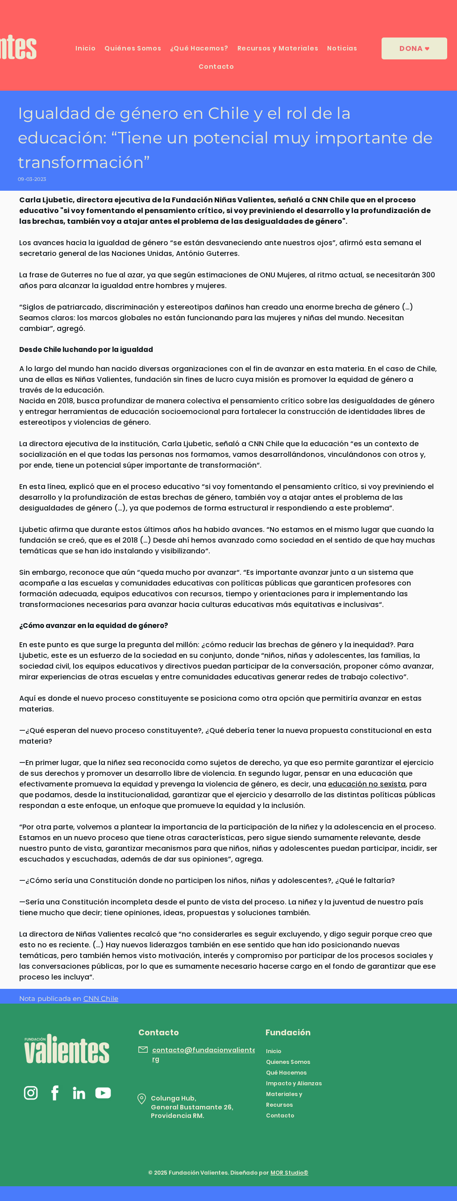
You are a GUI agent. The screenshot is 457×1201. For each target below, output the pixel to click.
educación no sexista (367, 784)
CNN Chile (100, 998)
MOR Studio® (289, 1172)
